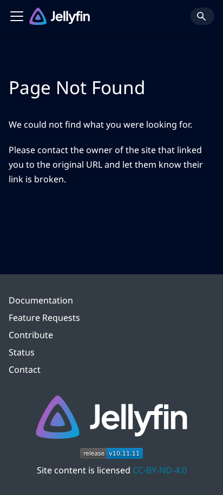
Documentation (41, 300)
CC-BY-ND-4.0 (160, 470)
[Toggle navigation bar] (17, 16)
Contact (25, 369)
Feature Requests (44, 318)
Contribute (31, 335)
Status (22, 352)
